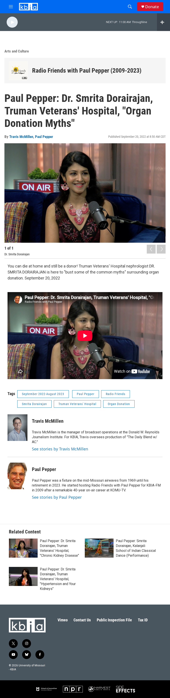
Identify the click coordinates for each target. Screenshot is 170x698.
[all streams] (163, 22)
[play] (12, 22)
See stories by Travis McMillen (60, 449)
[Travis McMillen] (17, 427)
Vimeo (63, 620)
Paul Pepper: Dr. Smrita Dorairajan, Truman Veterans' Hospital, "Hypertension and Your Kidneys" (58, 579)
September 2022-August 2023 (43, 394)
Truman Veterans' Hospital (77, 404)
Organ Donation (119, 404)
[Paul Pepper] (17, 476)
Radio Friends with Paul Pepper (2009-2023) (86, 70)
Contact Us (82, 620)
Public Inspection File (114, 620)
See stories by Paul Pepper (57, 497)
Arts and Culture (16, 51)
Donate (152, 6)
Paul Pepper (44, 136)
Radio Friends (115, 394)
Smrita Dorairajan (34, 404)
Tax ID (143, 620)
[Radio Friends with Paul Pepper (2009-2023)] (18, 70)
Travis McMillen (21, 136)
